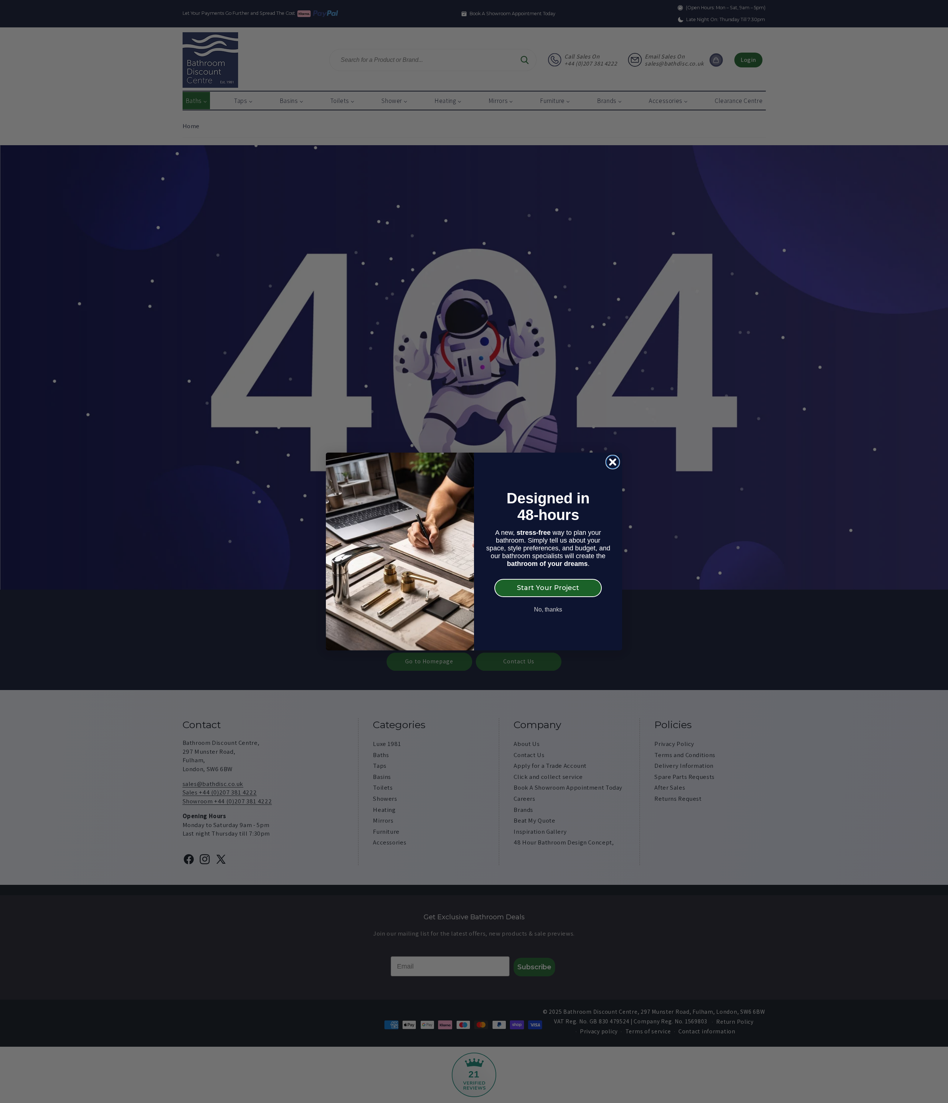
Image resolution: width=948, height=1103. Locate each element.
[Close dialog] (612, 462)
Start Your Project (548, 588)
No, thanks (548, 609)
